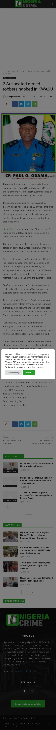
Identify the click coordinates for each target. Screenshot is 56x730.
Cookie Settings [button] (13, 373)
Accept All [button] (29, 373)
